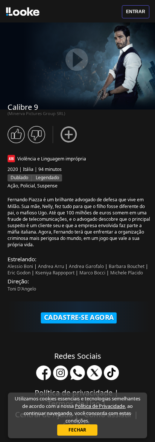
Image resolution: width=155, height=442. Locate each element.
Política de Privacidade (100, 406)
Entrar (135, 11)
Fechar (77, 430)
